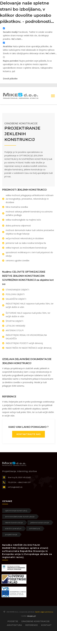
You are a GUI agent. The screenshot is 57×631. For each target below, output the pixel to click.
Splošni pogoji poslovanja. (44, 612)
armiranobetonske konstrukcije (19, 516)
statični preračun (13, 528)
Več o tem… (17, 39)
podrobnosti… (39, 21)
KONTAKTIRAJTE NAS (29, 434)
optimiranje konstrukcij (16, 510)
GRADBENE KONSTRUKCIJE (35, 621)
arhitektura (34, 528)
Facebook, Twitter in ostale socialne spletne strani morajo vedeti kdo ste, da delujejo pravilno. (27, 35)
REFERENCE (31, 625)
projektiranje (11, 534)
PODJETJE (12, 621)
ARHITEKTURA (14, 625)
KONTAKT (46, 625)
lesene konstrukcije (14, 522)
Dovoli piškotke (10, 78)
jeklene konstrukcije (39, 522)
